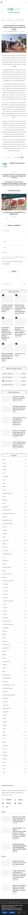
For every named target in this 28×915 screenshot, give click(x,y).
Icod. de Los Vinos (14, 574)
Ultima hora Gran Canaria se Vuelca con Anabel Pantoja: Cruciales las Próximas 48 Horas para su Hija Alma (20, 309)
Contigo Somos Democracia (14, 513)
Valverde (14, 758)
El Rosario (14, 530)
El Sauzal (14, 533)
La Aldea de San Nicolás (14, 580)
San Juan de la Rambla (14, 688)
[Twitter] (14, 902)
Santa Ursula (14, 705)
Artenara (14, 486)
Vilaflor (14, 765)
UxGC (14, 748)
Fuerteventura (14, 540)
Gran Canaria (14, 550)
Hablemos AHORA (14, 567)
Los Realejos (14, 627)
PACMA (14, 654)
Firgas (14, 537)
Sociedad (14, 715)
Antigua (14, 469)
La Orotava (14, 607)
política (14, 668)
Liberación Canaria (14, 621)
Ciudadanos (14, 506)
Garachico (14, 547)
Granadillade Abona (14, 553)
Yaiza (14, 772)
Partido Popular (14, 661)
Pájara (14, 658)
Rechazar (12, 912)
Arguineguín (14, 476)
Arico (14, 479)
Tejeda (14, 728)
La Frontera (14, 584)
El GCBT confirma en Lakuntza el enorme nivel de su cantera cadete (19, 862)
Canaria (14, 496)
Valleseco (14, 752)
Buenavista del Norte (14, 493)
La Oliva (14, 604)
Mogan (14, 634)
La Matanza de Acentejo (14, 600)
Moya (14, 637)
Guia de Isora (14, 560)
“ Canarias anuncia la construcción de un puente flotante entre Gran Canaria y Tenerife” (7, 308)
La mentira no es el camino (20, 354)
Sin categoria (14, 711)
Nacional (14, 641)
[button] (3, 206)
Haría (14, 570)
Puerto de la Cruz (14, 674)
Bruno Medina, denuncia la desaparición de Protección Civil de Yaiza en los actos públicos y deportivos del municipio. (7, 333)
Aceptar (4, 912)
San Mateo (14, 691)
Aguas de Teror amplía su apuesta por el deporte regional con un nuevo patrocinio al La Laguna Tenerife (19, 888)
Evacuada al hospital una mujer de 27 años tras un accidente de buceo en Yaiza (19, 409)
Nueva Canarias (14, 644)
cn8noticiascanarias (12, 31)
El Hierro (14, 526)
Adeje (14, 459)
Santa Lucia (14, 701)
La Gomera (9, 19)
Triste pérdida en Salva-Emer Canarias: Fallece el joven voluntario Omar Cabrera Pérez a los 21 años (20, 331)
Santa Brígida (14, 698)
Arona (14, 483)
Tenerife (14, 735)
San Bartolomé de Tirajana (14, 684)
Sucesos (14, 718)
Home (3, 19)
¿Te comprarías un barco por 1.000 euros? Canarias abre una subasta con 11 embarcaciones (19, 421)
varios (14, 762)
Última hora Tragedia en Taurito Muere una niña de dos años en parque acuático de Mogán (7, 357)
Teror (14, 738)
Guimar (14, 564)
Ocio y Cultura (14, 648)
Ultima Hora (14, 745)
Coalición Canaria (14, 510)
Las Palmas (14, 617)
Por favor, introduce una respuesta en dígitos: (13, 261)
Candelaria (14, 500)
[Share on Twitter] (19, 157)
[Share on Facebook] (17, 157)
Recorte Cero (14, 681)
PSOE (14, 671)
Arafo (14, 473)
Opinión (14, 651)
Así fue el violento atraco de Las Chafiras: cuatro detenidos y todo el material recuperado (19, 444)
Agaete (14, 463)
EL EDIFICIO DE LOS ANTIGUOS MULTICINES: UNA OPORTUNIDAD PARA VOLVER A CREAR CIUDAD (19, 847)
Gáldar (14, 543)
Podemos (14, 664)
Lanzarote (14, 614)
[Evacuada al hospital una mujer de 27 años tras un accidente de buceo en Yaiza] (6, 409)
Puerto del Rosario (14, 678)
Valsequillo (14, 755)
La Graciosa (14, 590)
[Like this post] (15, 157)
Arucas (14, 490)
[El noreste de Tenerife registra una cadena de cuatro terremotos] (6, 399)
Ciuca (14, 503)
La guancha (14, 594)
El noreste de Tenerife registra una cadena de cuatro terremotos (18, 398)
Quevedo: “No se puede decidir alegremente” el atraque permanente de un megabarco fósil (18, 433)
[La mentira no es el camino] (20, 348)
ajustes (20, 909)
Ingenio (14, 577)
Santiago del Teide (14, 708)
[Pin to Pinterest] (20, 157)
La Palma (14, 611)
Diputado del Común (14, 520)
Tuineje (14, 742)
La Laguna (14, 597)
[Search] (26, 2)
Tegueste (14, 725)
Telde (14, 732)
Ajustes (19, 912)
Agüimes (14, 466)
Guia (14, 557)
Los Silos (14, 631)
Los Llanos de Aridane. (14, 624)
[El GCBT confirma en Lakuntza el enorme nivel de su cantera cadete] (6, 863)
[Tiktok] (17, 902)
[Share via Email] (22, 157)
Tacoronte (14, 722)
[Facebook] (10, 902)
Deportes (14, 516)
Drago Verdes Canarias (14, 523)
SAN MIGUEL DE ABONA (14, 695)
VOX (14, 769)
